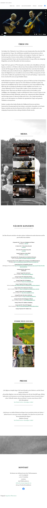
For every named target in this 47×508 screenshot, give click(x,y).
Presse (34, 5)
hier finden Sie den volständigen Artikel (23, 402)
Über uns (12, 5)
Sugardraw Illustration (11, 495)
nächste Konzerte (26, 5)
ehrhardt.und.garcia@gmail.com (23, 483)
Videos (18, 5)
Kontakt (40, 5)
